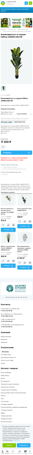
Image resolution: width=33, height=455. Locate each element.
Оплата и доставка (7, 360)
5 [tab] (13, 297)
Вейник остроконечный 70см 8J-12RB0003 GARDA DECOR (8, 248)
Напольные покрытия (7, 387)
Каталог (11, 29)
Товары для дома (6, 419)
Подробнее (16, 440)
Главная (3, 29)
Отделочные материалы (9, 390)
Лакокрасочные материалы (10, 384)
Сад (2, 398)
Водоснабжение (6, 372)
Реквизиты (4, 342)
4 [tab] (11, 297)
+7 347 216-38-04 (6, 327)
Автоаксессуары (6, 421)
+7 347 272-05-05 (21, 114)
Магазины (5, 351)
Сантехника (5, 401)
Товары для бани (6, 416)
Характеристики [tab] (19, 122)
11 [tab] (23, 297)
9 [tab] (19, 297)
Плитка (3, 395)
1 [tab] (6, 297)
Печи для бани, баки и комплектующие (13, 393)
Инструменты (5, 381)
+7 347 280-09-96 (7, 316)
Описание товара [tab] (6, 122)
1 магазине (6, 216)
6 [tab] (14, 297)
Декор (3, 378)
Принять (9, 445)
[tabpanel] (16, 288)
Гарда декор (22, 29)
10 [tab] (21, 297)
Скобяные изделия (7, 404)
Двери (3, 413)
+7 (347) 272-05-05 (11, 1)
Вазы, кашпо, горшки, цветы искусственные (17, 31)
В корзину (7, 153)
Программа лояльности (8, 357)
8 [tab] (18, 297)
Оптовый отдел (6, 354)
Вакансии (4, 339)
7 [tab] (16, 297)
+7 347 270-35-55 (6, 311)
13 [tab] (26, 297)
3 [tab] (9, 297)
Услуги (3, 363)
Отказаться (24, 445)
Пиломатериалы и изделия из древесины (14, 407)
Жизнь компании (6, 336)
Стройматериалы (6, 410)
